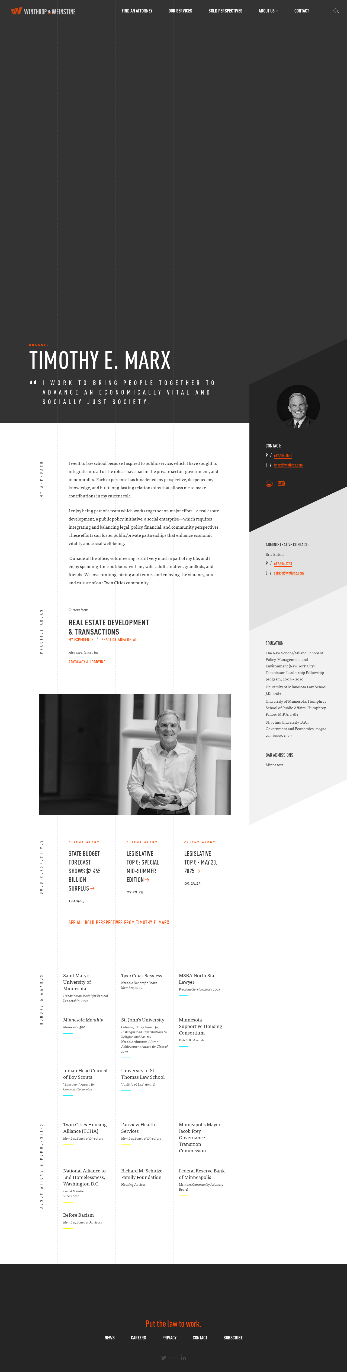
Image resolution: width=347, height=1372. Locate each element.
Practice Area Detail (119, 639)
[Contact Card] (281, 484)
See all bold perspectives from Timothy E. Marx (119, 922)
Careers (138, 1338)
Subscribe (233, 1338)
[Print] (269, 484)
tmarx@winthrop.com (288, 464)
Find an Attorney (137, 11)
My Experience (81, 639)
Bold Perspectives (225, 11)
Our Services (180, 11)
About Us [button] (267, 11)
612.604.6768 (283, 563)
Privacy (169, 1338)
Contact (301, 11)
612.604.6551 (283, 455)
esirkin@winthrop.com (289, 572)
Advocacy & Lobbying (87, 661)
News (110, 1338)
